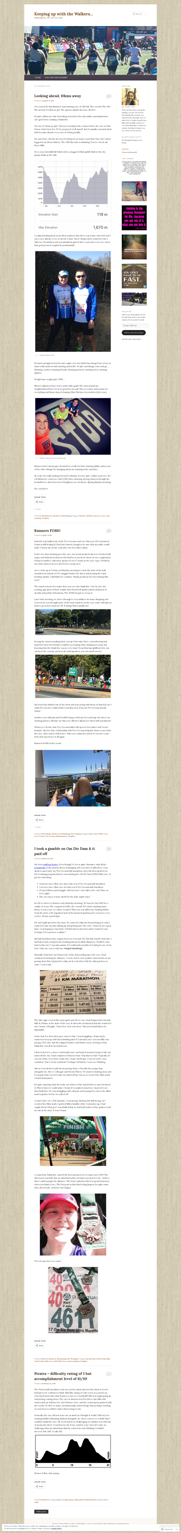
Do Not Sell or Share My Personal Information (110, 1524)
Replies (45, 518)
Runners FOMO (47, 530)
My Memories (47, 516)
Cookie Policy (56, 1528)
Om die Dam (90, 1359)
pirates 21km (73, 1500)
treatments (39, 867)
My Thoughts (72, 1359)
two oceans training (71, 1361)
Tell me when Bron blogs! (133, 333)
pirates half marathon (88, 1500)
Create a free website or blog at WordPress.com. (71, 1524)
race (103, 516)
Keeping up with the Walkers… (63, 13)
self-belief (58, 1361)
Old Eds (82, 516)
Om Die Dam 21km (103, 1359)
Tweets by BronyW (129, 152)
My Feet (45, 1359)
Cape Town (93, 834)
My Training (76, 834)
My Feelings (46, 834)
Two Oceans (39, 836)
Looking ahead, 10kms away (57, 96)
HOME (38, 77)
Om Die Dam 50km (41, 1361)
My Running (66, 516)
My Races (57, 516)
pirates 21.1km (62, 1500)
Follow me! (127, 311)
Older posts (41, 1512)
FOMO (100, 834)
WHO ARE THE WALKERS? (56, 77)
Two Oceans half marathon (56, 836)
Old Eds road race (93, 516)
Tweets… (126, 149)
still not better (51, 864)
